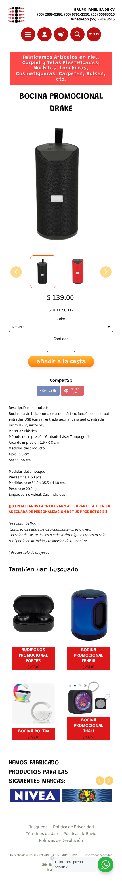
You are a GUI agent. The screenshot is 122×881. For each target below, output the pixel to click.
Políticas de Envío (79, 834)
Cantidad (61, 338)
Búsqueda (38, 827)
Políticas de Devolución (61, 840)
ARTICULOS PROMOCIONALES (63, 855)
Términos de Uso (42, 834)
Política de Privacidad (73, 827)
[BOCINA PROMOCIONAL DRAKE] (43, 271)
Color (61, 319)
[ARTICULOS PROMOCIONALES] (16, 14)
